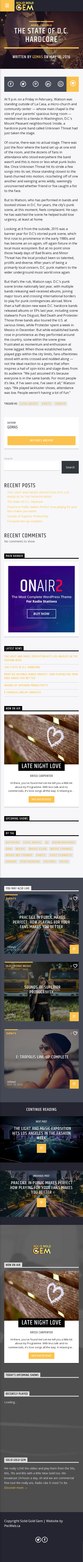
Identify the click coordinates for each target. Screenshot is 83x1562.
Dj (46, 842)
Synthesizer (30, 861)
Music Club (37, 849)
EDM (9, 849)
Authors (12, 842)
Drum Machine (63, 842)
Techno (50, 861)
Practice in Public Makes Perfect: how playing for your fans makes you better (41, 676)
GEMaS (37, 57)
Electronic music (18, 966)
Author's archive (41, 440)
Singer (60, 403)
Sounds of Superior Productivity (27, 516)
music (20, 849)
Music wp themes (19, 855)
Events (11, 898)
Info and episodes (41, 799)
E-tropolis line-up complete (24, 521)
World (47, 25)
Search (8, 458)
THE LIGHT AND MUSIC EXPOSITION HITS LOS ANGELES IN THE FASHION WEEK (41, 658)
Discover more (14, 1488)
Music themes (61, 849)
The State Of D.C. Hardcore (25, 502)
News (34, 25)
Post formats (61, 855)
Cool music (29, 403)
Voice (64, 861)
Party (46, 403)
